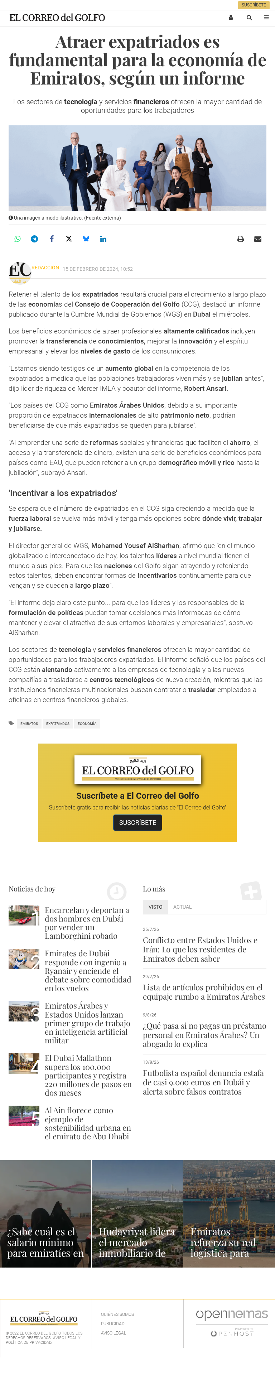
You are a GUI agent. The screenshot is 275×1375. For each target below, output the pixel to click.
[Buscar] (249, 17)
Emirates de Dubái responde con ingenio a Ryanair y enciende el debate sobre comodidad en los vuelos (88, 970)
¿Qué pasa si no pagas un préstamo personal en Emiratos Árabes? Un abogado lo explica (204, 1034)
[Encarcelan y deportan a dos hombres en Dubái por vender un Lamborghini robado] (24, 915)
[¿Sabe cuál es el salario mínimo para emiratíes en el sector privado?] (45, 1214)
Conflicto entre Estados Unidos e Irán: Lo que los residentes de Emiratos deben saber (200, 949)
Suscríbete (254, 5)
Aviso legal (113, 1333)
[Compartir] (17, 238)
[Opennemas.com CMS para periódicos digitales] (232, 1323)
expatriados (57, 724)
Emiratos (29, 724)
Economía (87, 724)
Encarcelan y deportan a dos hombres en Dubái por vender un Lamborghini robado (87, 922)
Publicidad (113, 1323)
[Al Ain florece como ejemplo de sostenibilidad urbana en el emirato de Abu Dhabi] (24, 1116)
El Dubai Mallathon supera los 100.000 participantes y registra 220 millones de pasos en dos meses (88, 1075)
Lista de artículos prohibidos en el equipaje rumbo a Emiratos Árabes (204, 992)
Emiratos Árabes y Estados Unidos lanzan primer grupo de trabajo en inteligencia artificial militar (87, 1022)
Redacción (45, 267)
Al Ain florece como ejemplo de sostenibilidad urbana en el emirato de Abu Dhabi (88, 1123)
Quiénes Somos (117, 1314)
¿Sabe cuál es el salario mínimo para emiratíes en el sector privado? (45, 1247)
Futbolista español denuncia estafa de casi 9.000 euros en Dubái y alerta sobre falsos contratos (203, 1082)
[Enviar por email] (257, 238)
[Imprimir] (240, 238)
